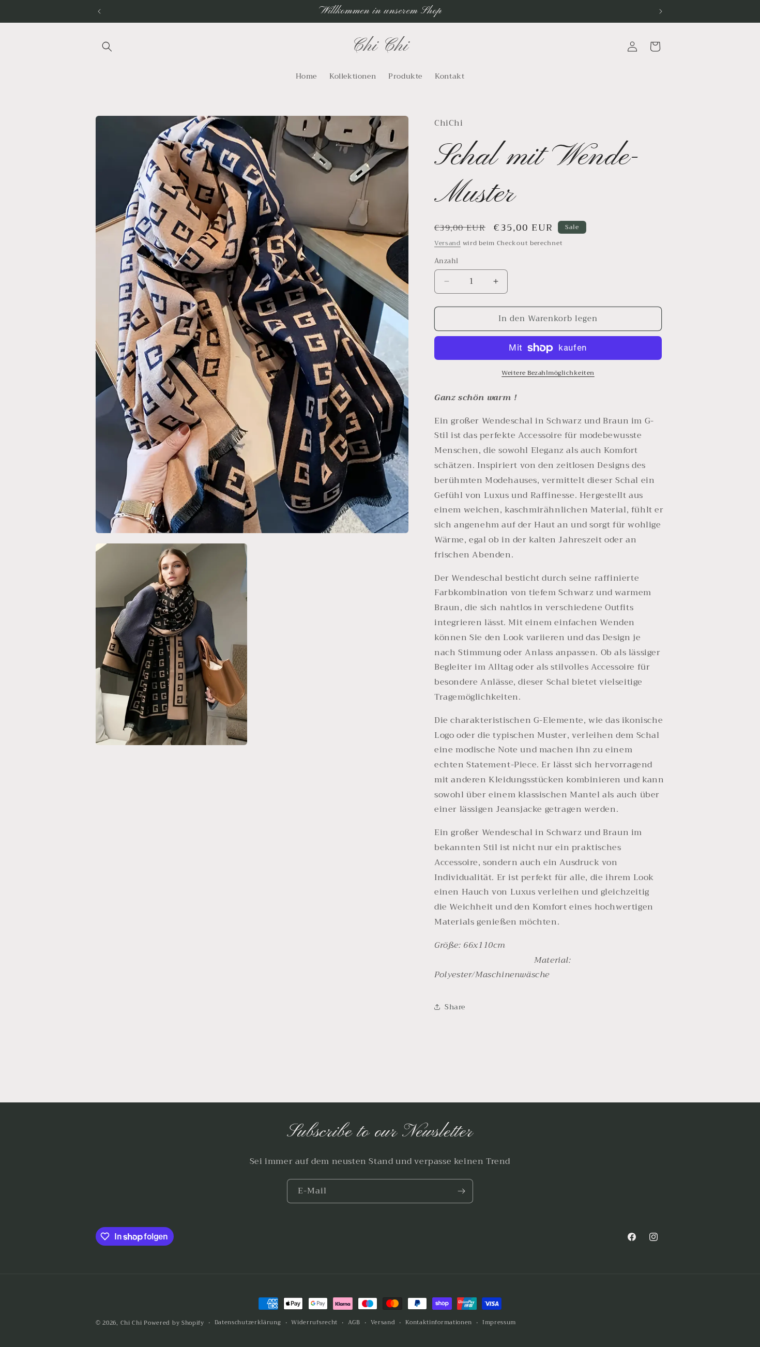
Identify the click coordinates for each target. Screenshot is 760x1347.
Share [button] (455, 1007)
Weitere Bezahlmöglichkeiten (548, 372)
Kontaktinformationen (438, 1322)
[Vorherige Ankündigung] (99, 11)
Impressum (499, 1322)
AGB (354, 1322)
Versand (447, 243)
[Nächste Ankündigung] (660, 11)
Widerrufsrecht (314, 1322)
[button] (107, 46)
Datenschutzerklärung (248, 1322)
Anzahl (446, 261)
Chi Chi (131, 1323)
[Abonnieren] (461, 1191)
